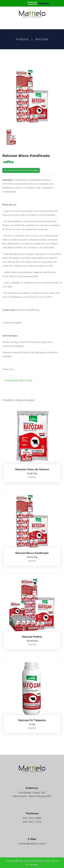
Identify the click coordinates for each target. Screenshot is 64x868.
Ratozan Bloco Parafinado (32, 553)
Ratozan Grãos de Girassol (32, 469)
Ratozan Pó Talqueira (32, 720)
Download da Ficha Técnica (18, 380)
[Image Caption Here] (32, 95)
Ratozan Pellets (32, 636)
